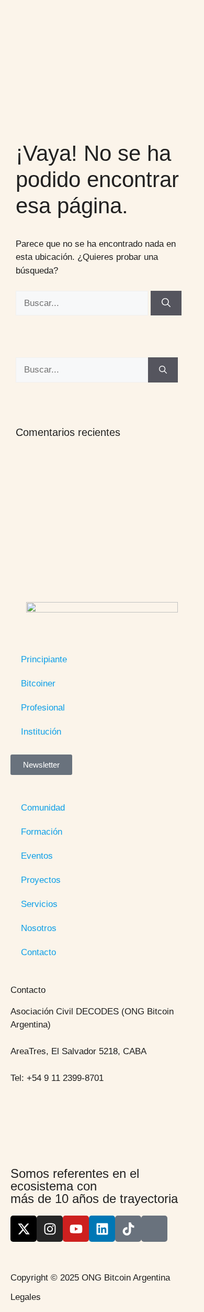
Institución (41, 732)
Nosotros (38, 928)
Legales (25, 1297)
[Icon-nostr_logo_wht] (154, 1229)
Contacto (38, 952)
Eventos (37, 856)
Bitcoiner (38, 683)
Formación (41, 832)
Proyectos (41, 880)
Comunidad (43, 808)
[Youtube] (76, 1229)
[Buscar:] (83, 303)
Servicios (39, 904)
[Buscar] (166, 303)
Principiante (44, 659)
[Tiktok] (128, 1229)
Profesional (43, 708)
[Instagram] (50, 1229)
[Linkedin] (102, 1229)
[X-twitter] (23, 1229)
